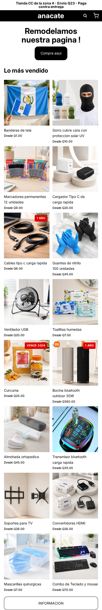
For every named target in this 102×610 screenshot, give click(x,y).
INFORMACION (51, 603)
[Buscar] (85, 15)
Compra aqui (51, 53)
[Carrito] (96, 15)
